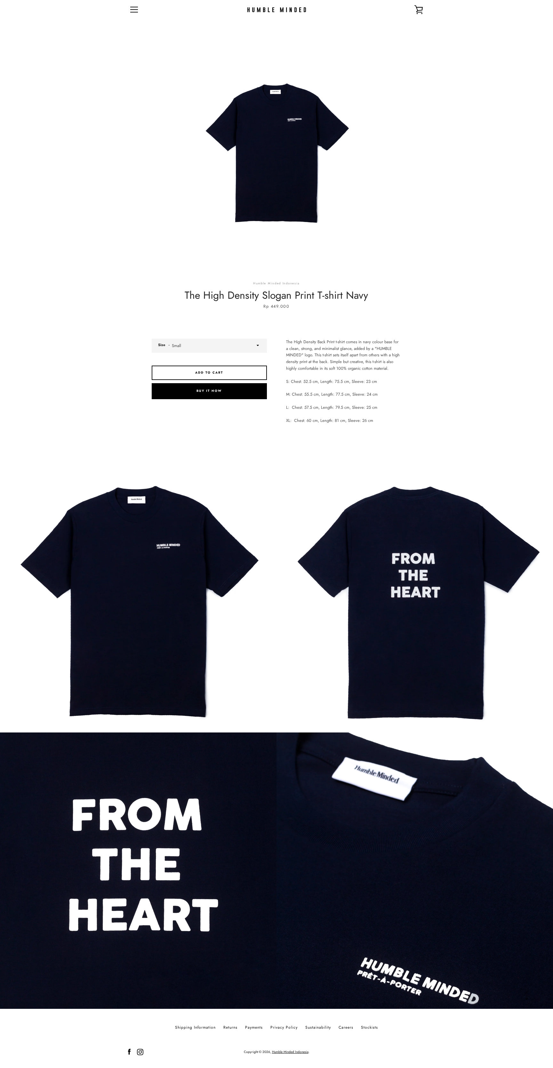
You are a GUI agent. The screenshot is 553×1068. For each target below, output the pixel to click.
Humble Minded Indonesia (290, 1051)
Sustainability (318, 1027)
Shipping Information (195, 1027)
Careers (346, 1027)
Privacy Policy (284, 1027)
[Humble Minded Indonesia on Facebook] (129, 1051)
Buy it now (209, 391)
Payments (254, 1027)
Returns (230, 1027)
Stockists (369, 1027)
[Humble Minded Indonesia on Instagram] (140, 1051)
